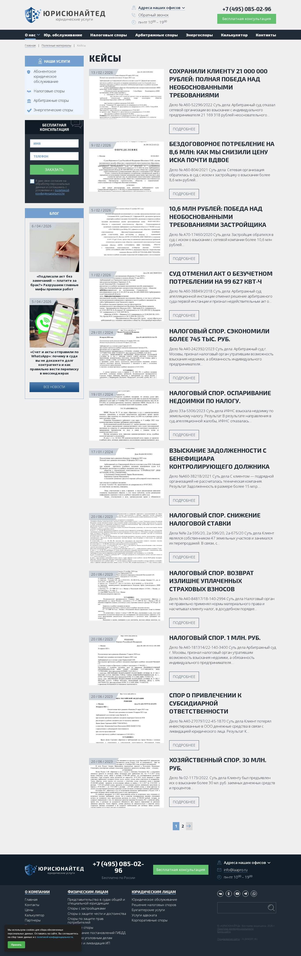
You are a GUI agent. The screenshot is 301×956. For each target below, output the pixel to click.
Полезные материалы (56, 45)
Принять (16, 944)
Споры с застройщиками (87, 908)
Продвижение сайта (228, 939)
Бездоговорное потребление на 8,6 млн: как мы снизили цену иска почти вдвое (221, 151)
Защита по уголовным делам (90, 938)
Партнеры (33, 920)
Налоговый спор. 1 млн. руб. (215, 637)
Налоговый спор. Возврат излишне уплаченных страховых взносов (211, 581)
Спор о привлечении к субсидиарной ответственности (205, 703)
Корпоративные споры (149, 920)
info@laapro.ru (235, 869)
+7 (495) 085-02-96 (246, 9)
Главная (30, 45)
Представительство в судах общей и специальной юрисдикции (96, 901)
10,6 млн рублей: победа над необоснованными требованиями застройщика (217, 216)
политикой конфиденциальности (52, 191)
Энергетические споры (53, 109)
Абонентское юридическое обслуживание (46, 76)
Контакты (32, 904)
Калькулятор (34, 915)
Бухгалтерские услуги (148, 910)
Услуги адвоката (144, 915)
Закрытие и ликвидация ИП (89, 943)
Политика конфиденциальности (235, 928)
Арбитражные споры (51, 100)
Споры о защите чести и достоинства (97, 913)
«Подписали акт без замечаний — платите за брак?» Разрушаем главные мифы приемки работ (54, 282)
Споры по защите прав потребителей (86, 920)
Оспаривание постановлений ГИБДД (97, 932)
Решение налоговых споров (154, 904)
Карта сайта (224, 931)
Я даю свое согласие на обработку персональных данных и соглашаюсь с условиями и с (52, 187)
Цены (29, 910)
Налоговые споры (49, 90)
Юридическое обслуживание (154, 899)
